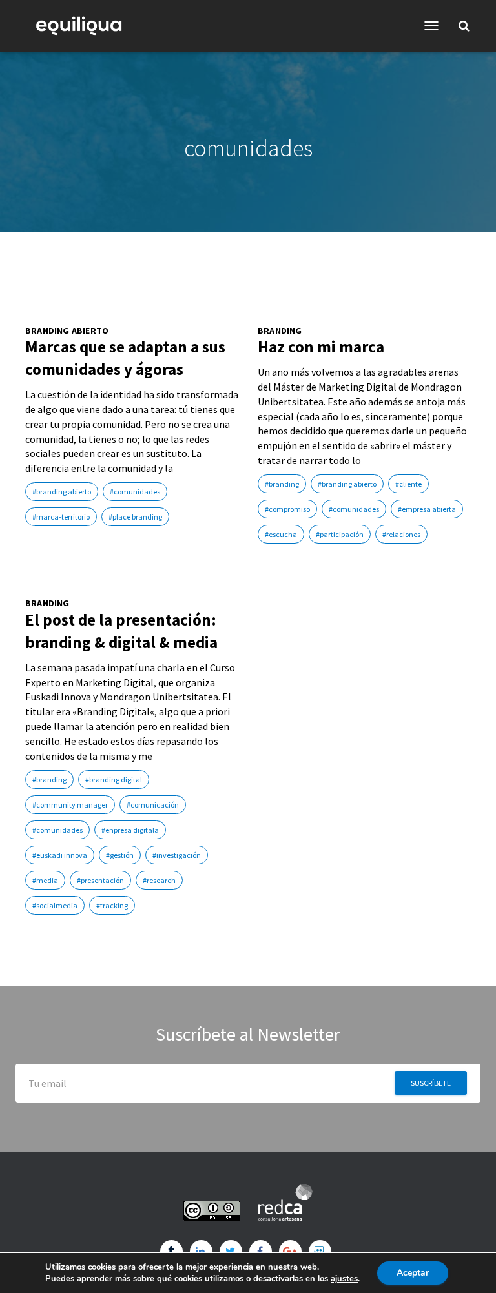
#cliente (408, 484)
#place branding (135, 517)
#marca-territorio (61, 517)
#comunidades (135, 491)
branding (280, 331)
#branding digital (113, 779)
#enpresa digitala (130, 830)
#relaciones (401, 534)
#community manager (70, 804)
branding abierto (66, 331)
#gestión (120, 855)
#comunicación (153, 804)
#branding (282, 484)
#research (159, 880)
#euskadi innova (59, 855)
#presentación (100, 880)
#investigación (176, 855)
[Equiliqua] (83, 25)
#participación (340, 534)
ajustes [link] (344, 1279)
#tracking (112, 905)
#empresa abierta (427, 509)
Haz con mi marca (321, 346)
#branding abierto (61, 491)
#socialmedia (55, 905)
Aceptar (413, 1273)
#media (45, 880)
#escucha (281, 534)
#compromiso (287, 509)
